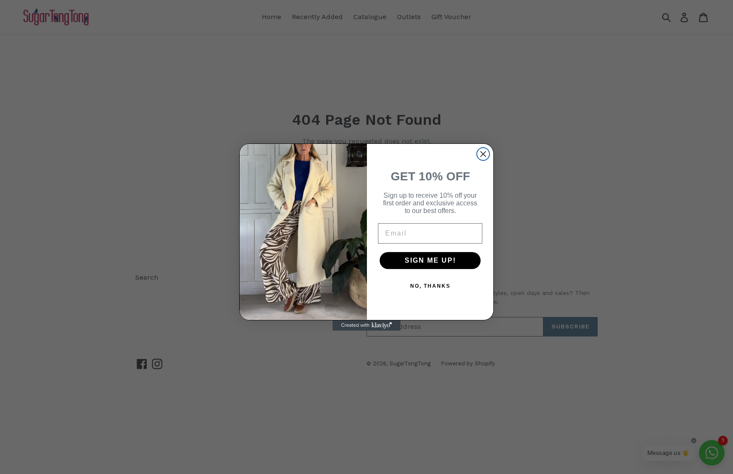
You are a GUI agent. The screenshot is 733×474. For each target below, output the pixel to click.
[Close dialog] (483, 154)
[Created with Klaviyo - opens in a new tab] (366, 325)
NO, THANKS (430, 286)
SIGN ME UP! (430, 260)
